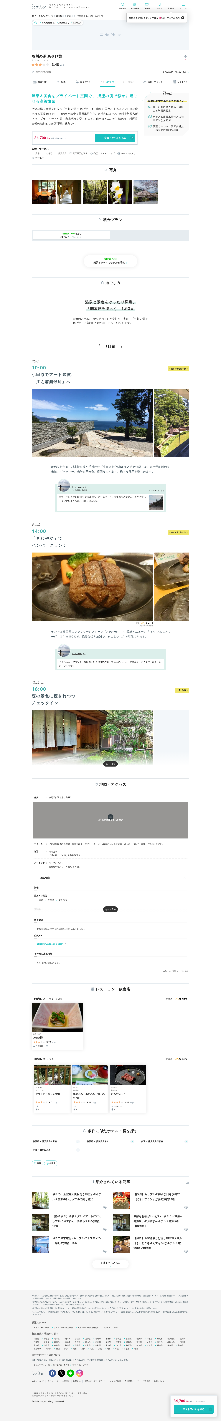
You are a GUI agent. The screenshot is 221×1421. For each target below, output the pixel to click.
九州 (83, 1349)
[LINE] (70, 1373)
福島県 (98, 1339)
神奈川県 (171, 1339)
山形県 (88, 1339)
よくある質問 (115, 1381)
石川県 (98, 1342)
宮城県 (77, 1339)
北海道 (36, 1339)
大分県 (149, 1345)
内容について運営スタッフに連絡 (175, 971)
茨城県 (129, 1339)
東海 (100, 1349)
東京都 (160, 1339)
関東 (66, 1349)
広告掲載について (132, 1381)
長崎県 (160, 1345)
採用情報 (146, 1381)
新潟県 (67, 1342)
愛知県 (46, 1342)
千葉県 (139, 1339)
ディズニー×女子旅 (41, 1327)
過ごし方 (110, 82)
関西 (75, 1349)
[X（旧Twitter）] (61, 1373)
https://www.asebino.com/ (50, 944)
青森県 (46, 1339)
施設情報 (45, 877)
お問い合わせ (159, 1381)
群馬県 (118, 1339)
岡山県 (77, 1345)
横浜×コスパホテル (111, 1327)
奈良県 (160, 1342)
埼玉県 (149, 1339)
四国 (108, 1349)
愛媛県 (67, 1345)
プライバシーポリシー (81, 1365)
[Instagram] (79, 1373)
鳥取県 (88, 1345)
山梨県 (182, 1339)
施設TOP (42, 82)
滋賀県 (129, 1342)
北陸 (136, 1349)
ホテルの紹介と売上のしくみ (174, 72)
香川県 (36, 1345)
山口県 (118, 1345)
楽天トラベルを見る (115, 137)
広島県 (108, 1345)
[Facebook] (52, 1373)
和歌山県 (171, 1342)
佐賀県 (139, 1345)
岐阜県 (57, 1342)
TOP (34, 16)
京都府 (139, 1342)
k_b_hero (77, 487)
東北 (92, 1349)
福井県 (108, 1342)
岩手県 (57, 1339)
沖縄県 (48, 1349)
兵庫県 (182, 1342)
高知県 (57, 1345)
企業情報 (65, 1381)
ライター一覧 (53, 1381)
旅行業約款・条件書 (61, 1365)
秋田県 (67, 1339)
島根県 (98, 1345)
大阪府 (149, 1342)
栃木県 (108, 1339)
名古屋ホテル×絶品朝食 (63, 1327)
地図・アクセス (155, 82)
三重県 (118, 1342)
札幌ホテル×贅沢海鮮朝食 (88, 1327)
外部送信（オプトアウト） (95, 1381)
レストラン (182, 82)
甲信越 (126, 1349)
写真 (63, 82)
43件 (62, 65)
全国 (58, 1349)
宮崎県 (180, 1345)
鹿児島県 (37, 1349)
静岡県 (36, 1342)
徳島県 (46, 1345)
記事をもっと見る (110, 1262)
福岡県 (129, 1345)
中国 (117, 1349)
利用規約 (77, 1381)
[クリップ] (105, 1208)
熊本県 (170, 1345)
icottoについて (38, 1381)
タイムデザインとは (42, 1365)
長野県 (77, 1342)
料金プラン (85, 82)
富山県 (88, 1342)
